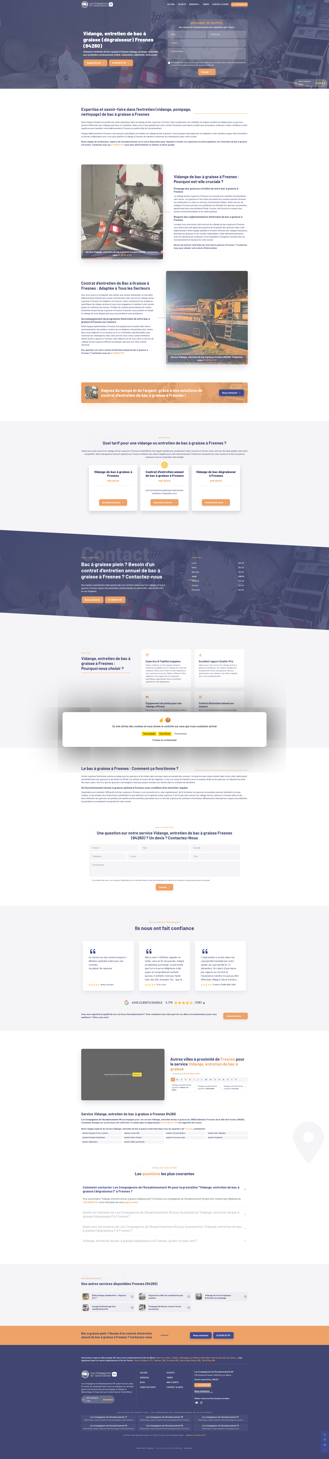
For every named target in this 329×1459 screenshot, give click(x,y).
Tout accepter (149, 734)
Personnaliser (180, 734)
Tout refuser (164, 734)
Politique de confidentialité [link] (164, 740)
